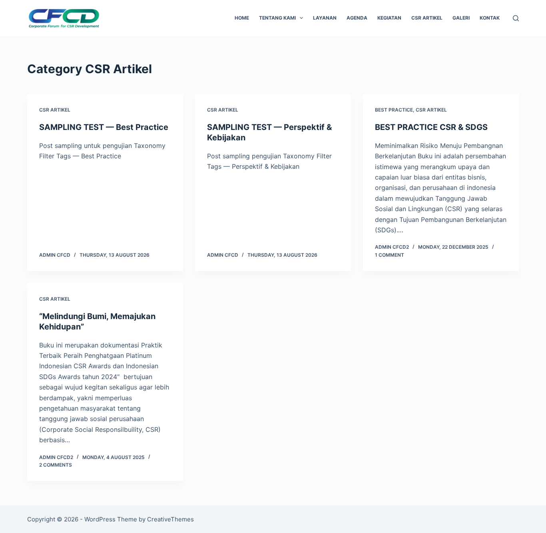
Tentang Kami (277, 18)
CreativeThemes (170, 519)
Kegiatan (389, 18)
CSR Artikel (426, 18)
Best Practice (394, 110)
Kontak (490, 18)
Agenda (357, 18)
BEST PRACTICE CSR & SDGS (431, 127)
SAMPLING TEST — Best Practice (103, 127)
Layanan (325, 18)
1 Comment (389, 255)
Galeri (461, 18)
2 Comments (55, 465)
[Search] (516, 18)
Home (242, 18)
